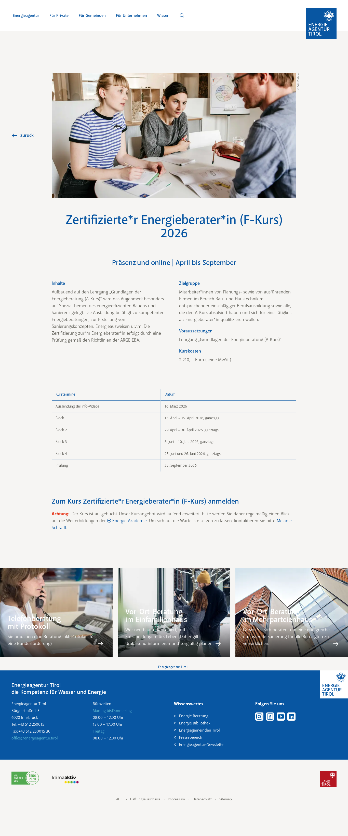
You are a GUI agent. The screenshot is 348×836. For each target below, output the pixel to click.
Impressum (176, 799)
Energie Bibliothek (194, 723)
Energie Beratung (193, 716)
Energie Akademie (129, 520)
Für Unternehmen (131, 15)
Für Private (59, 15)
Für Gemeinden (92, 15)
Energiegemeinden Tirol (199, 730)
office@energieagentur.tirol (34, 738)
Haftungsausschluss (145, 799)
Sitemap (225, 799)
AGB (119, 799)
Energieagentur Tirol (173, 667)
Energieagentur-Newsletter (202, 744)
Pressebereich (190, 737)
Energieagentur (26, 15)
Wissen (163, 15)
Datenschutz (202, 799)
